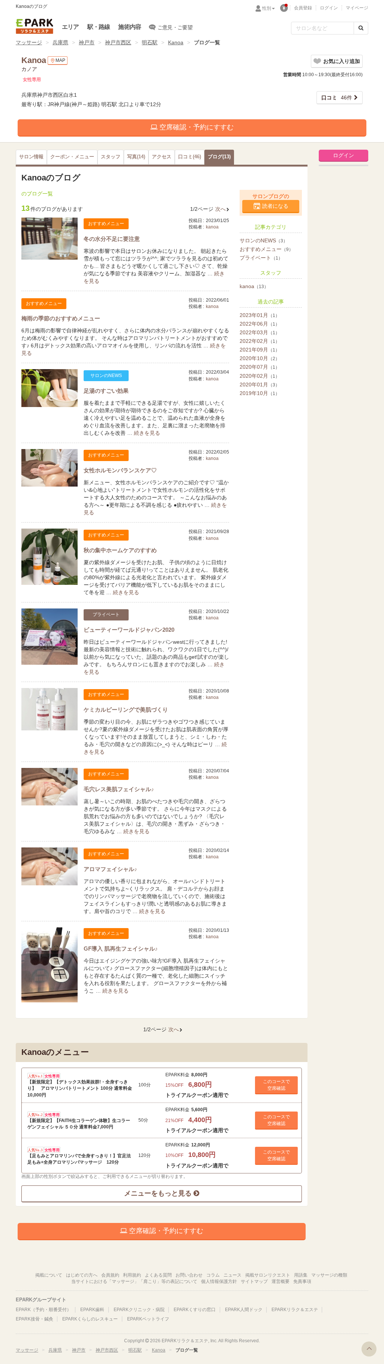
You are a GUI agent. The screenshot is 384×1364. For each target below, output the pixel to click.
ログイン (329, 8)
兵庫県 (60, 42)
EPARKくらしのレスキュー (90, 1319)
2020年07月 (260, 367)
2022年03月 (260, 332)
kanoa (212, 227)
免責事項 (302, 1281)
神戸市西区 (118, 42)
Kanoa (175, 42)
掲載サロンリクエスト (267, 1275)
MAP (60, 60)
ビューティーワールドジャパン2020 (129, 629)
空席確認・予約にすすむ (196, 127)
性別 (266, 8)
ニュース (233, 1275)
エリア (70, 27)
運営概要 (281, 1281)
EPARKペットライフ (148, 1319)
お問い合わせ (189, 1275)
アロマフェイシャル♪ (110, 869)
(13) (219, 156)
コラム (213, 1275)
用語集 (301, 1275)
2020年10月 (260, 358)
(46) (189, 156)
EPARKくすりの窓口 (195, 1309)
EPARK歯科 (92, 1309)
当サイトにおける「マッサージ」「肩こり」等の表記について (134, 1281)
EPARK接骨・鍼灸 (34, 1319)
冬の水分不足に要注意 (112, 239)
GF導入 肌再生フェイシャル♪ (121, 948)
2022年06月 (260, 324)
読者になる (275, 206)
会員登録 (303, 8)
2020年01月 (260, 385)
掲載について (48, 1275)
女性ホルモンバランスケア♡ (120, 470)
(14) (136, 156)
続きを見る (147, 433)
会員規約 (110, 1275)
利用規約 (132, 1275)
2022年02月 (260, 341)
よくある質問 (158, 1275)
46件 (336, 98)
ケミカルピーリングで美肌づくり (126, 709)
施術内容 (129, 27)
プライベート (261, 258)
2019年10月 (260, 393)
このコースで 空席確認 (276, 1085)
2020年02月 (260, 376)
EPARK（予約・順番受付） (43, 1309)
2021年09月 (260, 350)
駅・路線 (98, 27)
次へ (220, 209)
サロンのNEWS (264, 240)
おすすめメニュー (266, 249)
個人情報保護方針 (219, 1281)
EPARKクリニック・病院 (139, 1309)
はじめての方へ (82, 1275)
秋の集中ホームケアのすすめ (120, 550)
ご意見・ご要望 (175, 27)
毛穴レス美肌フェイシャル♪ (119, 789)
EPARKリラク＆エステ (34, 26)
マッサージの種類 (329, 1275)
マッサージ (29, 42)
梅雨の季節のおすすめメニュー (60, 318)
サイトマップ (254, 1281)
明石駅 (150, 42)
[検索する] (361, 28)
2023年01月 (260, 315)
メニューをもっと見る (159, 1193)
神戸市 (86, 42)
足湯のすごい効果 (106, 391)
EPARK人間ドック (243, 1309)
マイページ (357, 8)
